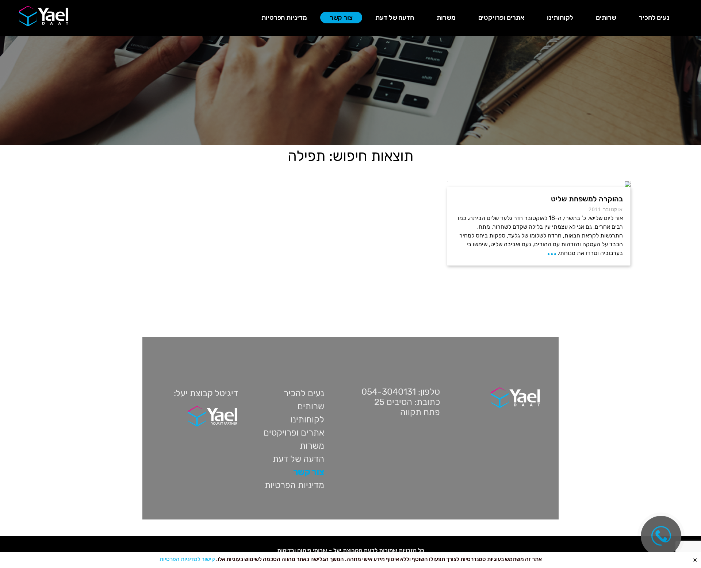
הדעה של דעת (394, 17)
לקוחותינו (560, 17)
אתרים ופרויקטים (501, 17)
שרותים (606, 17)
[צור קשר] (661, 536)
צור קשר (341, 17)
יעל (337, 550)
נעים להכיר (654, 17)
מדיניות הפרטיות (284, 17)
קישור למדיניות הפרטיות (187, 559)
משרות (446, 17)
